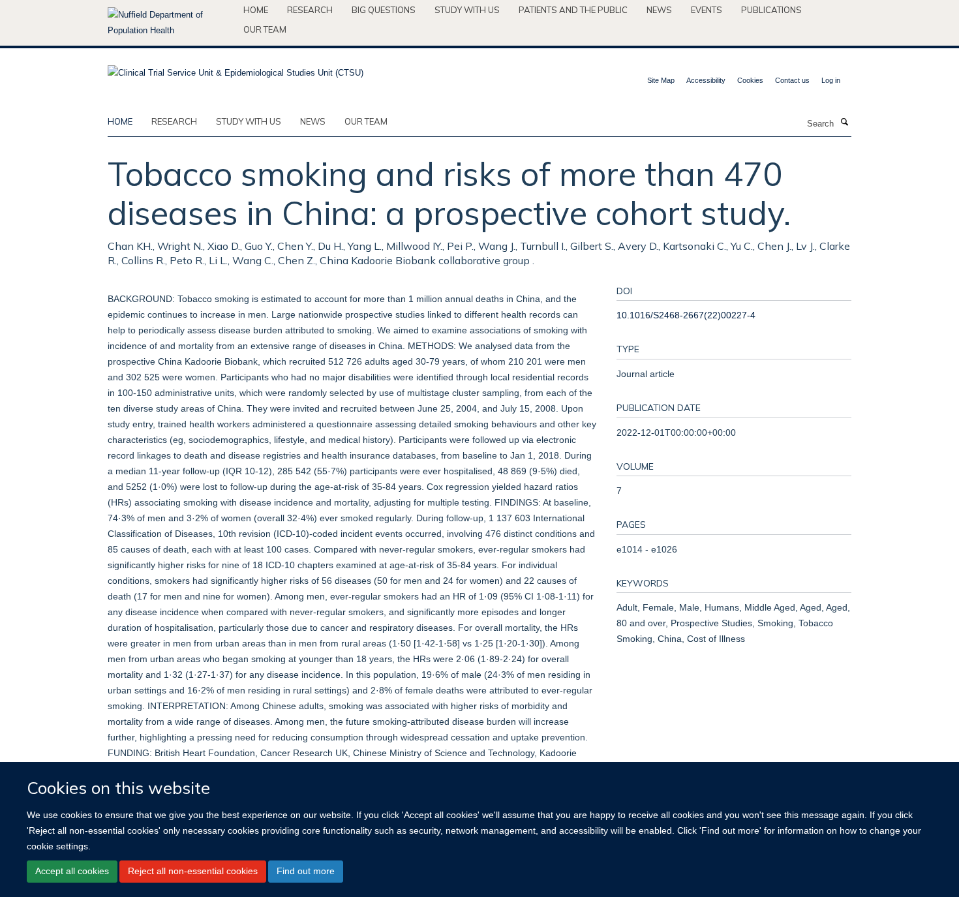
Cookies (750, 80)
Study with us (467, 10)
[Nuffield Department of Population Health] (171, 23)
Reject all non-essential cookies (193, 871)
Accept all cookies (72, 871)
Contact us (792, 80)
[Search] (844, 122)
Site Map (661, 80)
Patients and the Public (573, 10)
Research (310, 10)
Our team (264, 29)
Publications (771, 10)
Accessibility (705, 80)
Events (706, 10)
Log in (830, 80)
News (659, 10)
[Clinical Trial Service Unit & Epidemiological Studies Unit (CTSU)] (235, 69)
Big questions (384, 10)
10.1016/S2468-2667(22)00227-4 (685, 315)
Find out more (306, 871)
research (174, 121)
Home (255, 10)
